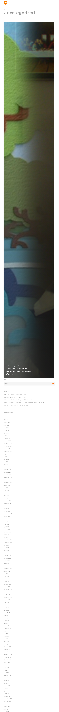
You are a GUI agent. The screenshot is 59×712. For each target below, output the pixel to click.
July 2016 (6, 709)
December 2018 (8, 652)
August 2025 (7, 454)
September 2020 (8, 597)
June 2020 (6, 605)
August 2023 (7, 516)
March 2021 (7, 581)
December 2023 (8, 506)
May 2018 (6, 670)
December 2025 (8, 443)
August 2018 (7, 662)
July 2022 (6, 545)
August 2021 (7, 571)
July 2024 (6, 487)
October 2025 (7, 448)
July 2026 (6, 425)
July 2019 (6, 633)
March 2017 (7, 693)
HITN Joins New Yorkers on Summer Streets (15, 397)
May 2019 (6, 639)
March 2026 (7, 435)
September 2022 (8, 542)
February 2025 (7, 469)
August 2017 (7, 685)
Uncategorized (14, 366)
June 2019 (6, 636)
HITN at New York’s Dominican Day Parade (15, 394)
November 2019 (8, 623)
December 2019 (8, 620)
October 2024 (7, 480)
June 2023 (6, 521)
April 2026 (6, 433)
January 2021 (7, 586)
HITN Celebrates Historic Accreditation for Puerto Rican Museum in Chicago (24, 402)
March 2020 (7, 613)
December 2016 (8, 699)
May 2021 (6, 579)
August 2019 (7, 631)
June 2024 (6, 490)
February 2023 (7, 532)
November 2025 (8, 446)
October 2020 (7, 594)
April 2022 (6, 550)
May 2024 (6, 493)
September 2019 (8, 628)
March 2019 (7, 644)
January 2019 (7, 649)
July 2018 (6, 665)
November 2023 (8, 508)
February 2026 (7, 438)
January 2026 (7, 441)
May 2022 (6, 547)
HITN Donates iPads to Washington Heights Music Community (20, 400)
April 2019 (6, 641)
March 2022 (7, 553)
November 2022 (8, 540)
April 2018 (6, 672)
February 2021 (7, 584)
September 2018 (8, 659)
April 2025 (6, 464)
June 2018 (6, 667)
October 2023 (7, 511)
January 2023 (7, 534)
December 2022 (8, 537)
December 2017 (8, 678)
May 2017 (6, 688)
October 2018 (7, 657)
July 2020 (6, 602)
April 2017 (6, 691)
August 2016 (7, 706)
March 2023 (7, 529)
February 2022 (7, 555)
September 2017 (8, 683)
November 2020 (8, 592)
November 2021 (8, 563)
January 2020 (7, 618)
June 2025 (6, 459)
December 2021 (8, 560)
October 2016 (7, 701)
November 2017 (8, 680)
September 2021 (8, 568)
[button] (54, 3)
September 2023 (8, 514)
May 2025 (6, 461)
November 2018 (8, 654)
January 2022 (7, 558)
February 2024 (7, 501)
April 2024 (6, 495)
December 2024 (8, 474)
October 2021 (7, 566)
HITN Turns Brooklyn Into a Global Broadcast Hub (17, 405)
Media (7, 366)
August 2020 (7, 600)
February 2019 (7, 646)
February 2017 (7, 696)
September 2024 (8, 482)
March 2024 (7, 498)
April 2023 (6, 527)
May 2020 (6, 607)
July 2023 (6, 519)
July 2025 (6, 456)
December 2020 (8, 589)
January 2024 (7, 503)
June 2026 (6, 428)
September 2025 (8, 451)
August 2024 (7, 485)
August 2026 (7, 422)
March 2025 (7, 467)
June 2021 (6, 576)
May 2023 (6, 524)
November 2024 (8, 477)
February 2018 (7, 675)
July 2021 (6, 573)
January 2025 (7, 472)
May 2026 (6, 430)
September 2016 (8, 704)
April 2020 (6, 610)
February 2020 (7, 615)
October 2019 (7, 626)
